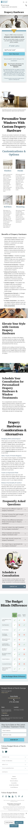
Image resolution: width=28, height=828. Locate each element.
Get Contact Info (13, 7)
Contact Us (13, 586)
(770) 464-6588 (26, 5)
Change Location (4, 692)
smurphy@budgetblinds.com (14, 698)
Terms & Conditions (14, 780)
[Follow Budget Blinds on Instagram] (6, 796)
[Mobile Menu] (26, 2)
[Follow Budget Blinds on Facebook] (2, 796)
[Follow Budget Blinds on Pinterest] (19, 796)
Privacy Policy (21, 75)
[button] (5, 7)
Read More (5, 713)
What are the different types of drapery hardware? (12, 510)
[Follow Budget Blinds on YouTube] (12, 796)
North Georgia (5, 5)
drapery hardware (10, 451)
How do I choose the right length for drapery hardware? (13, 515)
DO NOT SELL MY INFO (14, 785)
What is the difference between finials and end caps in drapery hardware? (12, 521)
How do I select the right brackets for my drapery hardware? (13, 528)
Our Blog (5, 772)
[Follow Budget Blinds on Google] (6, 751)
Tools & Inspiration (8, 768)
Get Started (14, 54)
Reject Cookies (19, 822)
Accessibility (14, 783)
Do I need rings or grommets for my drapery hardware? (12, 545)
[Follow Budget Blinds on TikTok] (22, 796)
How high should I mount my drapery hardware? (11, 539)
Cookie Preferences (14, 787)
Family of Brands (7, 761)
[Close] (26, 813)
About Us (5, 764)
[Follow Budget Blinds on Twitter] (15, 796)
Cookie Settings (9, 822)
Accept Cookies (14, 825)
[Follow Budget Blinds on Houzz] (9, 796)
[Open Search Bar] (23, 2)
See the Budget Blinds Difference (14, 676)
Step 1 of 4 (15, 46)
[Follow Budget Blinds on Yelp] (2, 751)
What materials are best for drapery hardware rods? (11, 534)
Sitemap (14, 776)
